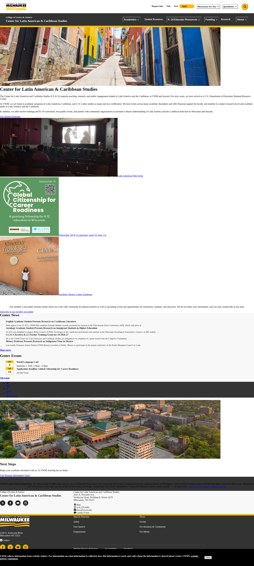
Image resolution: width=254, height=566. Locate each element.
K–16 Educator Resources (182, 19)
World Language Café (27, 362)
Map (78, 504)
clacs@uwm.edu (84, 510)
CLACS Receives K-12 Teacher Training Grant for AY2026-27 (37, 334)
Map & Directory (81, 516)
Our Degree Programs (10, 116)
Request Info (157, 6)
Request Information (14, 475)
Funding (210, 19)
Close (208, 557)
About (240, 19)
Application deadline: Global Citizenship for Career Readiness (47, 369)
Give (176, 6)
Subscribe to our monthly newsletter (16, 312)
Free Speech (79, 526)
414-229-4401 (83, 507)
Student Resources (153, 19)
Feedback (128, 548)
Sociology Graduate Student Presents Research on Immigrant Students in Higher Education (51, 328)
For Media (144, 531)
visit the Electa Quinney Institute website (207, 486)
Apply (184, 6)
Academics (130, 19)
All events (5, 378)
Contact (6, 540)
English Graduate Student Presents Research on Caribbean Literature (41, 321)
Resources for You (207, 6)
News (142, 516)
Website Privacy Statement (85, 548)
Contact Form (82, 512)
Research (225, 19)
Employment (79, 531)
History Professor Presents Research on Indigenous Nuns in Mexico (39, 341)
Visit (169, 6)
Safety (76, 521)
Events (143, 521)
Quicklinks (228, 6)
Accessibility (111, 548)
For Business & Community (153, 526)
